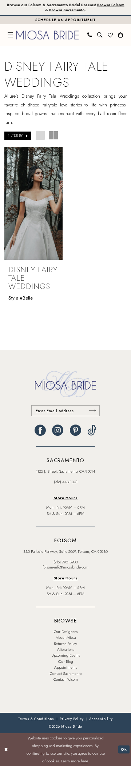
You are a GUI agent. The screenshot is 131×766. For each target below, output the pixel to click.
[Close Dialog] (6, 749)
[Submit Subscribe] (92, 411)
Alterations (65, 649)
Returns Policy (65, 643)
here (84, 761)
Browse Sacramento (67, 10)
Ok (124, 749)
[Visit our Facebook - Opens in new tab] (40, 430)
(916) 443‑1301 (66, 482)
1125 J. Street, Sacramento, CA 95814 (65, 471)
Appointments (65, 667)
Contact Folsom (65, 679)
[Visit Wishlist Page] (110, 35)
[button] (10, 35)
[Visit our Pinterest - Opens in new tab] (75, 430)
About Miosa (66, 637)
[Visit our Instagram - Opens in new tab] (57, 430)
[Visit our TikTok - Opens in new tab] (91, 430)
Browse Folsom (110, 5)
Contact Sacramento (66, 673)
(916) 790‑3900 (65, 562)
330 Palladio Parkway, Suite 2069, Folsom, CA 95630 (65, 551)
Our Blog (65, 661)
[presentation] (33, 203)
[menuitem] (10, 35)
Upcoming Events (65, 655)
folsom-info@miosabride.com (65, 567)
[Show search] (100, 35)
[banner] (47, 34)
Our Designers (66, 631)
